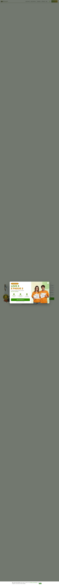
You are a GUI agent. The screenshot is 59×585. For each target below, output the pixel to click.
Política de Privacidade (33, 582)
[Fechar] (48, 283)
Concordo (40, 583)
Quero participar (20, 299)
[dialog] (29, 292)
